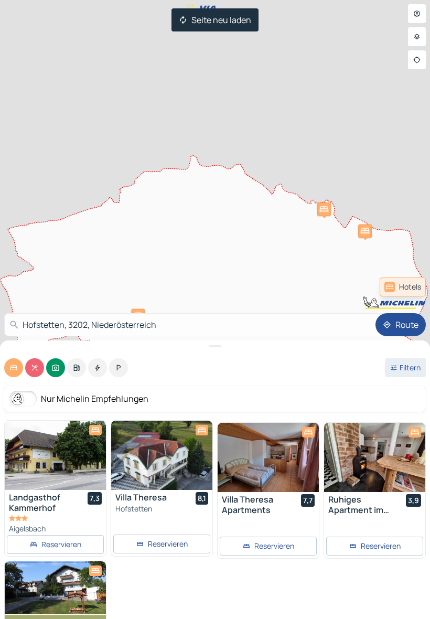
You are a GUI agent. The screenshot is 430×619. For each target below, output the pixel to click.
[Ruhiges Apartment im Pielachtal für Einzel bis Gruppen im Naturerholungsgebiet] (374, 457)
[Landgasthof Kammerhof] (55, 455)
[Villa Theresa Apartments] (268, 457)
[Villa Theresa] (161, 455)
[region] (55, 455)
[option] (13, 367)
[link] (403, 287)
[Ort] (417, 59)
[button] (324, 209)
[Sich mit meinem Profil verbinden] (417, 13)
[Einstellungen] (417, 36)
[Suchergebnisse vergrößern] (215, 346)
